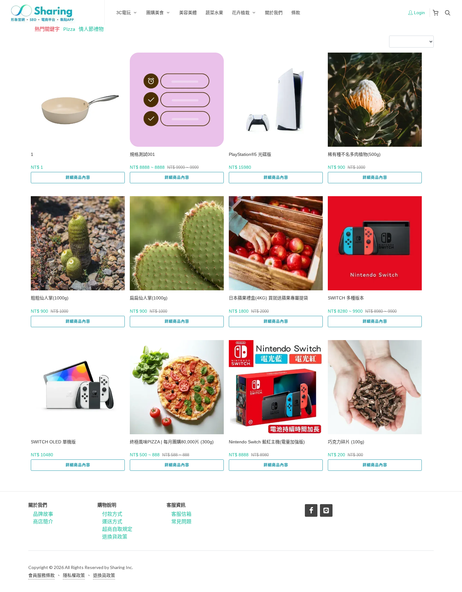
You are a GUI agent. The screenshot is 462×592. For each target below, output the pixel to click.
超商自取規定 (117, 529)
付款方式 (112, 514)
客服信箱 (181, 514)
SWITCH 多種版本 (346, 297)
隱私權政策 (74, 575)
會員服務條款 (41, 575)
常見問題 (181, 521)
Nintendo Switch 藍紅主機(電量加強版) (267, 441)
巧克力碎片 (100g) (346, 441)
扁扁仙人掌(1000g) (149, 297)
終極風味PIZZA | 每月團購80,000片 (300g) (172, 441)
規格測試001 (142, 154)
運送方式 (112, 521)
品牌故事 (43, 514)
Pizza (69, 29)
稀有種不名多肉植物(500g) (354, 154)
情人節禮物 (91, 29)
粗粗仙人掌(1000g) (50, 297)
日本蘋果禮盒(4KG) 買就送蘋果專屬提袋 (268, 297)
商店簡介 (43, 521)
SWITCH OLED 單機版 (53, 441)
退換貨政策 (114, 536)
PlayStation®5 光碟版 (250, 154)
